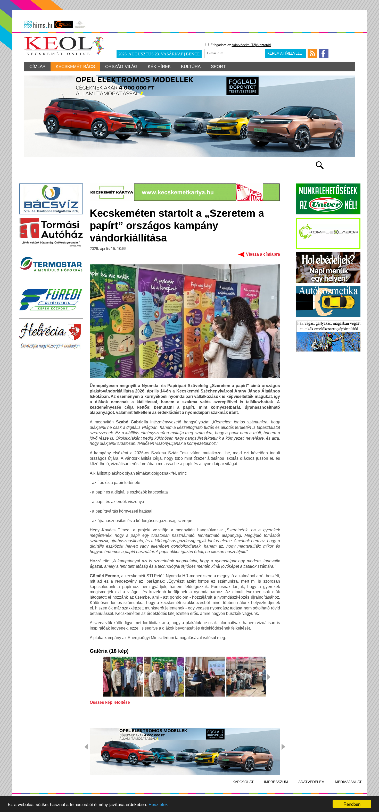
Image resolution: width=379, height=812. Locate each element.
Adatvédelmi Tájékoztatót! (251, 45)
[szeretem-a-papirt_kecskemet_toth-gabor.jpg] (246, 677)
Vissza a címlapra (263, 254)
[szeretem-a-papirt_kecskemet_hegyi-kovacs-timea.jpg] (205, 677)
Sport (218, 66)
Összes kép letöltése (110, 702)
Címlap (37, 66)
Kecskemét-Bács (75, 66)
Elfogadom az (240, 45)
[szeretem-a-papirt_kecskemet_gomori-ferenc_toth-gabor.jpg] (164, 677)
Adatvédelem (311, 782)
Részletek (158, 804)
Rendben (351, 804)
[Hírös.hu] (38, 24)
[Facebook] (323, 53)
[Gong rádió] (63, 24)
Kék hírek (159, 66)
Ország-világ (121, 66)
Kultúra (191, 66)
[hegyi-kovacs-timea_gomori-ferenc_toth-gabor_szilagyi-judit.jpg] (123, 677)
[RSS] (312, 53)
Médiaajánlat (348, 782)
